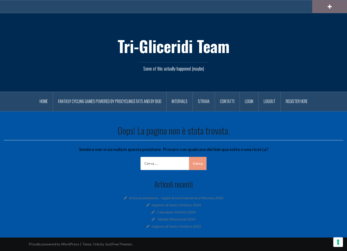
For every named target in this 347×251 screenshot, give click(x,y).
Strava (204, 101)
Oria (96, 244)
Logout (269, 101)
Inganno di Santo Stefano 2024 (176, 205)
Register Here (297, 101)
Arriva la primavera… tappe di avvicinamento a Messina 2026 (176, 198)
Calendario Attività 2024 (176, 212)
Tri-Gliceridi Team (174, 46)
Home (44, 101)
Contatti (227, 101)
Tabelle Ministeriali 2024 (176, 219)
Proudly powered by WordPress (54, 244)
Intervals (179, 101)
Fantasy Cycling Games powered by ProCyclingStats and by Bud (109, 101)
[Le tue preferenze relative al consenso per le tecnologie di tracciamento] (338, 242)
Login (249, 101)
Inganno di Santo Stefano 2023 (176, 226)
